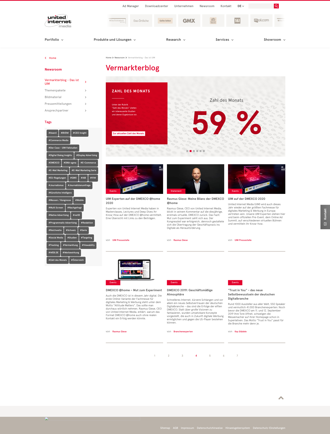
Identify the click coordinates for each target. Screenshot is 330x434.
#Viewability (88, 245)
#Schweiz (71, 230)
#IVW (93, 178)
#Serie (83, 230)
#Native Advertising (59, 215)
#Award (53, 133)
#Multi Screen (56, 207)
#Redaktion (87, 223)
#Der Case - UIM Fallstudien (63, 148)
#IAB (83, 178)
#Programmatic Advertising (63, 223)
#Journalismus (56, 185)
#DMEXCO (54, 163)
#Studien (72, 238)
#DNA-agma (70, 163)
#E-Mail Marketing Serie (84, 170)
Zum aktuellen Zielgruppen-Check (131, 133)
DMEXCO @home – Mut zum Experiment (134, 290)
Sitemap (165, 428)
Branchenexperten (183, 331)
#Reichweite (55, 230)
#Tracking (54, 245)
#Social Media (56, 238)
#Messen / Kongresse (60, 200)
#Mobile (79, 200)
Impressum (187, 428)
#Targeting (86, 238)
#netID (76, 215)
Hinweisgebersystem (238, 428)
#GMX (73, 178)
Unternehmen (184, 6)
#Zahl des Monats (58, 260)
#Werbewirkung (71, 252)
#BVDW (65, 133)
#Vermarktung (70, 245)
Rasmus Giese (119, 331)
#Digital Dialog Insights (60, 155)
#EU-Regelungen (57, 178)
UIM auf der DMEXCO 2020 (246, 199)
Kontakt (226, 6)
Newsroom (207, 6)
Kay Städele (241, 331)
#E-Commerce (88, 163)
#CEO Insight (80, 133)
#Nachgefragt (74, 207)
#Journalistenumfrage (79, 185)
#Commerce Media (58, 140)
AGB (175, 428)
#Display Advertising (86, 155)
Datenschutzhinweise (209, 428)
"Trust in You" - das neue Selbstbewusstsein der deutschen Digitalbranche (251, 294)
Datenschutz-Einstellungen (269, 428)
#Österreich (77, 260)
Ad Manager (131, 6)
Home (52, 58)
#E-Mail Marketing (58, 170)
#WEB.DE (53, 252)
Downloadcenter (156, 6)
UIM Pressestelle (120, 240)
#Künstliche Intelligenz (60, 193)
